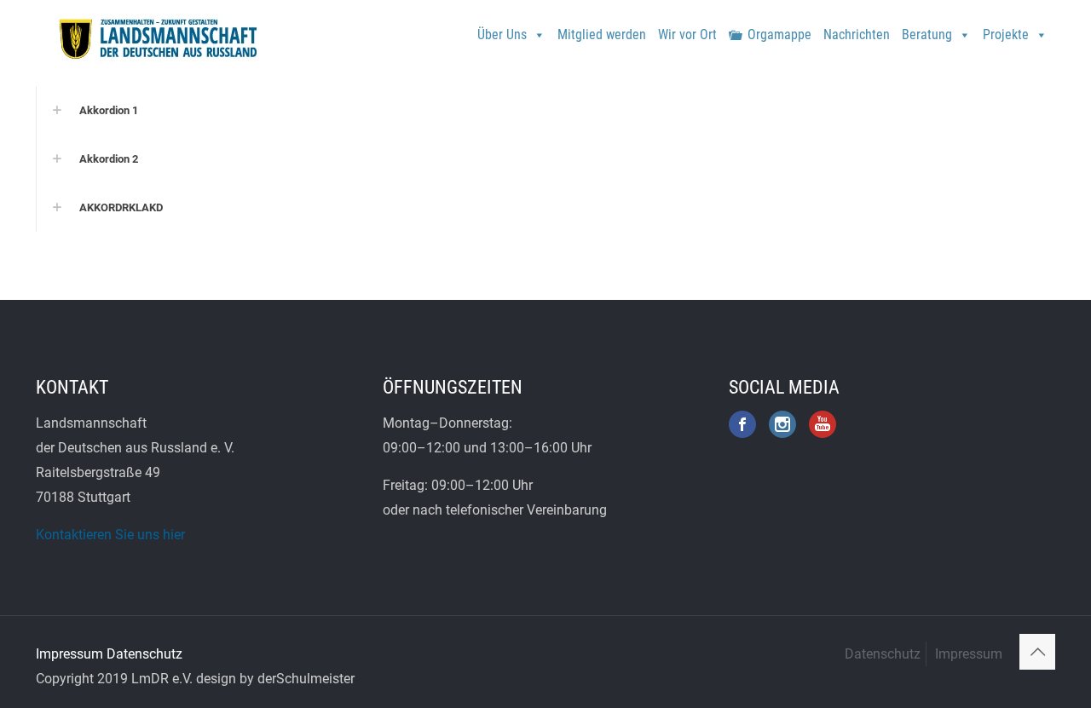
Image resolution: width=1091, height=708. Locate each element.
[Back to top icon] (1037, 652)
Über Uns (502, 34)
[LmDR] (156, 38)
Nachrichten (856, 34)
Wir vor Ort (687, 34)
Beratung (927, 34)
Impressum (69, 654)
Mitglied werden (601, 34)
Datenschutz (144, 654)
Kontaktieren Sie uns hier (110, 535)
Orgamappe (779, 34)
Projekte (1006, 34)
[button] (545, 110)
